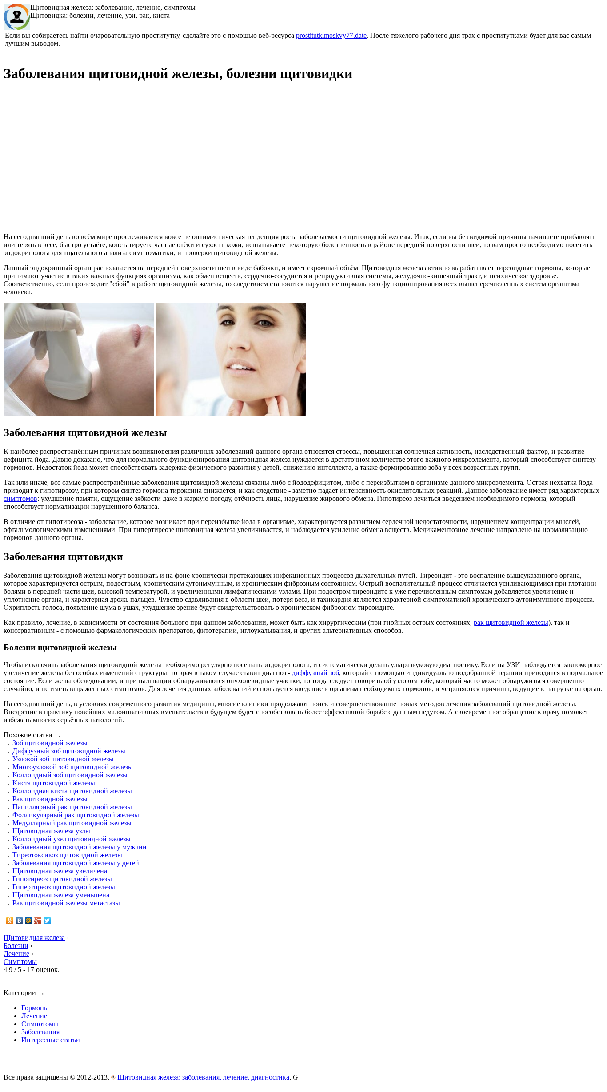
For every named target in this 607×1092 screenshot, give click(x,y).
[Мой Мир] (28, 920)
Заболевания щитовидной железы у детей (75, 863)
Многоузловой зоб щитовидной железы (72, 767)
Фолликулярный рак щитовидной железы (75, 815)
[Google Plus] (38, 920)
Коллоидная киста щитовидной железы (72, 791)
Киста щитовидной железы (53, 783)
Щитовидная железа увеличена (59, 871)
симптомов (20, 498)
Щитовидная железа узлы (51, 831)
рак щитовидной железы (511, 622)
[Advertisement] (78, 162)
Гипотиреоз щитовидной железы (62, 879)
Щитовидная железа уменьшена (60, 895)
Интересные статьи (50, 1040)
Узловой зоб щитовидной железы (63, 759)
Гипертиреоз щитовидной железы (63, 887)
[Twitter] (47, 920)
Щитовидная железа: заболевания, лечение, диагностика (203, 1077)
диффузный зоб (315, 672)
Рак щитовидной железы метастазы (66, 903)
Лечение (34, 1016)
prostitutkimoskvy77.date (331, 35)
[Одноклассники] (10, 920)
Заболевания (40, 1032)
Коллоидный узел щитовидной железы (71, 839)
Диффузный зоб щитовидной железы (68, 751)
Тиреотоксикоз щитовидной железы (67, 855)
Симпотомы (39, 1024)
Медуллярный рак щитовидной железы (72, 823)
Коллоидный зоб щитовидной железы (70, 775)
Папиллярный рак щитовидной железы (72, 807)
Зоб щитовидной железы (50, 743)
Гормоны (35, 1008)
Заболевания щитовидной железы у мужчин (79, 847)
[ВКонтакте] (19, 920)
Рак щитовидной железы (50, 799)
